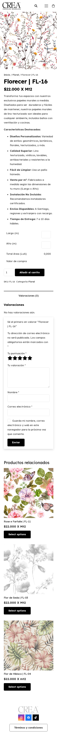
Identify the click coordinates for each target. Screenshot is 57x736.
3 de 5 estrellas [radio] (19, 358)
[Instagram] (21, 717)
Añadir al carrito (30, 272)
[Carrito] (53, 6)
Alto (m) (11, 243)
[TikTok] (36, 717)
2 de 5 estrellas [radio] (14, 358)
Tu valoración (16, 365)
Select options (17, 534)
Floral (16, 74)
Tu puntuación (16, 353)
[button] (36, 6)
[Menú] (46, 6)
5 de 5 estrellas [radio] (29, 358)
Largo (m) (12, 233)
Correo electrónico (19, 406)
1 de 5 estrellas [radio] (9, 358)
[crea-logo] (11, 6)
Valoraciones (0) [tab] (29, 295)
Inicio (7, 74)
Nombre (13, 392)
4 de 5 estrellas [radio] (24, 358)
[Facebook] (28, 717)
